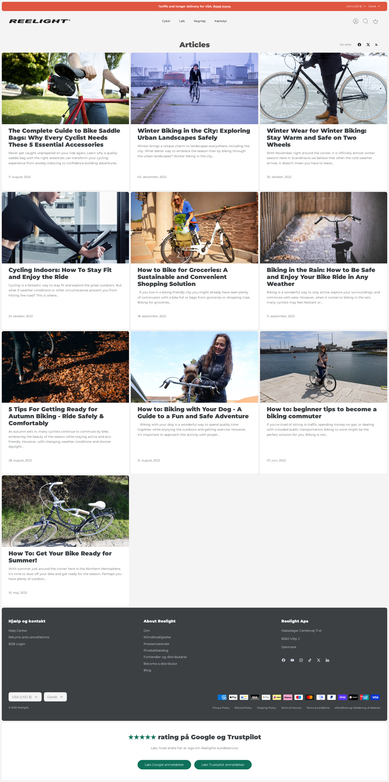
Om (147, 631)
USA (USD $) (354, 6)
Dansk (372, 6)
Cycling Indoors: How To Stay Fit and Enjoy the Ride (60, 273)
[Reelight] (39, 21)
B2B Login (17, 644)
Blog (147, 670)
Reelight (23, 707)
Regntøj (200, 21)
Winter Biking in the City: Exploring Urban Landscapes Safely (194, 134)
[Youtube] (292, 660)
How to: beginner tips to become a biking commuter (322, 413)
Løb (182, 21)
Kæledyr (221, 21)
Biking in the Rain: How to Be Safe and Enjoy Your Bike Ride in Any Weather (321, 277)
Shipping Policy (266, 707)
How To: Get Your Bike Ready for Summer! (60, 557)
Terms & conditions (318, 707)
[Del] (359, 45)
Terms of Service (291, 707)
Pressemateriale (156, 644)
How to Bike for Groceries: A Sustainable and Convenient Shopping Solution (183, 277)
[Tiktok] (309, 660)
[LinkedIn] (327, 660)
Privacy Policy (221, 707)
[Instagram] (301, 660)
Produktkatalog (156, 650)
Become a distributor (160, 664)
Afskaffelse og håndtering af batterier (357, 707)
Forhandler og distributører (165, 657)
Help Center (18, 631)
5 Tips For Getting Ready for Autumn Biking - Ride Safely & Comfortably (56, 416)
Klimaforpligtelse (157, 637)
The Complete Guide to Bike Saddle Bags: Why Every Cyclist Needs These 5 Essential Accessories (64, 137)
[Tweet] (368, 45)
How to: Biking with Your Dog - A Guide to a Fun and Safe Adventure (193, 413)
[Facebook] (283, 660)
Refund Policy (243, 707)
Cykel (166, 21)
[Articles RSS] (376, 45)
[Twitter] (318, 660)
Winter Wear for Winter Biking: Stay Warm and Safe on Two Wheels (316, 137)
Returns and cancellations (29, 637)
